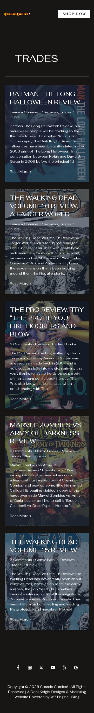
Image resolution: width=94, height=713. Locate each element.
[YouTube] (53, 667)
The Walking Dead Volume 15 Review (44, 546)
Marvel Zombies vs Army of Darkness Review (46, 433)
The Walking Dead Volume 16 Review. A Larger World (44, 206)
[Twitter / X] (41, 667)
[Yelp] (64, 667)
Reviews (51, 112)
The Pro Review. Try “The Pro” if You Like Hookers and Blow (47, 322)
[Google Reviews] (76, 667)
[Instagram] (29, 667)
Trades (66, 112)
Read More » (20, 171)
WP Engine (59, 697)
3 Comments (21, 560)
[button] (74, 14)
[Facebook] (18, 667)
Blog (75, 697)
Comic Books (47, 451)
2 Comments (21, 344)
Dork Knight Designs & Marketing (58, 692)
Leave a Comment (25, 112)
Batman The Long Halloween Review (45, 98)
